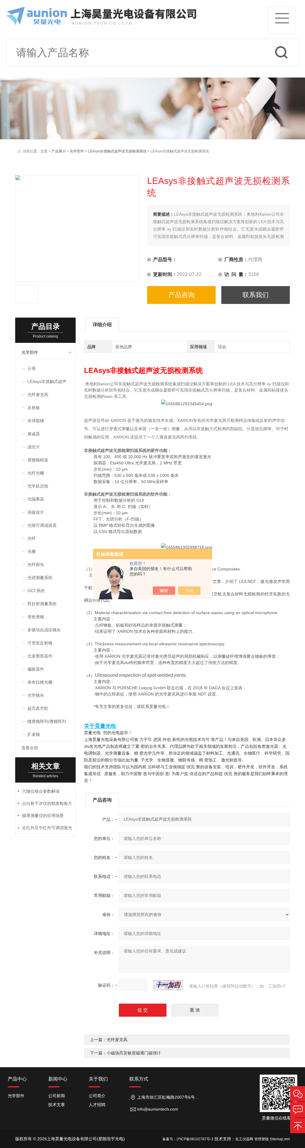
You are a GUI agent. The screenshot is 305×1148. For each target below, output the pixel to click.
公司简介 (97, 1095)
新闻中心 (57, 1078)
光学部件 (77, 151)
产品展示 (59, 151)
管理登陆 (261, 1139)
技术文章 (56, 1104)
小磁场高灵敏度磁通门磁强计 (134, 1053)
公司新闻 (56, 1095)
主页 (44, 151)
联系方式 (138, 1078)
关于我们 (98, 1078)
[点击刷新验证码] (168, 985)
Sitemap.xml (280, 1139)
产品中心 (17, 1078)
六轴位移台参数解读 (41, 791)
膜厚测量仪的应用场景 (43, 815)
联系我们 (255, 295)
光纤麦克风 (117, 1039)
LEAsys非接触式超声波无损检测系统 (117, 151)
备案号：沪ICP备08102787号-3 (187, 1139)
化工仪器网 (244, 1139)
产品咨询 (181, 295)
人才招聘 (97, 1104)
